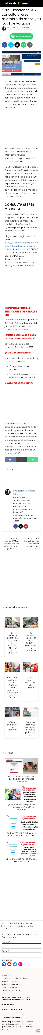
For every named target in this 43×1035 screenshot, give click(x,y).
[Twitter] (20, 526)
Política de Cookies (10, 981)
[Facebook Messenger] (11, 45)
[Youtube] (25, 526)
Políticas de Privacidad (11, 984)
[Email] (30, 45)
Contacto (6, 975)
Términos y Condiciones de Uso (15, 978)
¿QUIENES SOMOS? (9, 987)
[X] (17, 45)
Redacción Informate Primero (18, 27)
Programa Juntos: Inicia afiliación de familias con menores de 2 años (31, 543)
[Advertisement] (21, 128)
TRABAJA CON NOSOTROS (12, 990)
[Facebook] (4, 45)
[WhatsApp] (23, 45)
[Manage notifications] (38, 1030)
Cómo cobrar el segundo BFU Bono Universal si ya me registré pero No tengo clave (11, 543)
